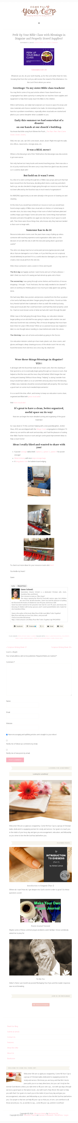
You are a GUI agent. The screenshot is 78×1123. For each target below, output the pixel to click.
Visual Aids (59, 638)
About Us (10, 1053)
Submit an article (13, 1032)
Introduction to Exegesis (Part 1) (40, 885)
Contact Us (11, 1037)
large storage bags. (39, 458)
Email (8, 712)
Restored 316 (53, 1113)
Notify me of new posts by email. (18, 753)
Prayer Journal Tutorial (40, 926)
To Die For (40, 979)
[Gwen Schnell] (16, 593)
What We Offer (12, 1048)
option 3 (46, 452)
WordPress (59, 1115)
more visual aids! (20, 403)
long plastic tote (22, 461)
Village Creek (41, 429)
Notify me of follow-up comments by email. (22, 744)
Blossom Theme (30, 1115)
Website (9, 723)
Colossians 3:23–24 (39, 70)
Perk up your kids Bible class (44, 638)
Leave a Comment (52, 42)
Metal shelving (19, 458)
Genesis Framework (46, 1115)
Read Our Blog (12, 1026)
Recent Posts (22, 586)
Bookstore (11, 1058)
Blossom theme (40, 1113)
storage (24, 452)
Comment (10, 662)
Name (8, 701)
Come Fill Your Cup (39, 11)
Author (13, 586)
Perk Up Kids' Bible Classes (27, 636)
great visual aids (34, 396)
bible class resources (53, 636)
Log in (66, 1115)
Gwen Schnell (39, 42)
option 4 (54, 452)
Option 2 (39, 452)
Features (10, 1042)
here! (52, 565)
